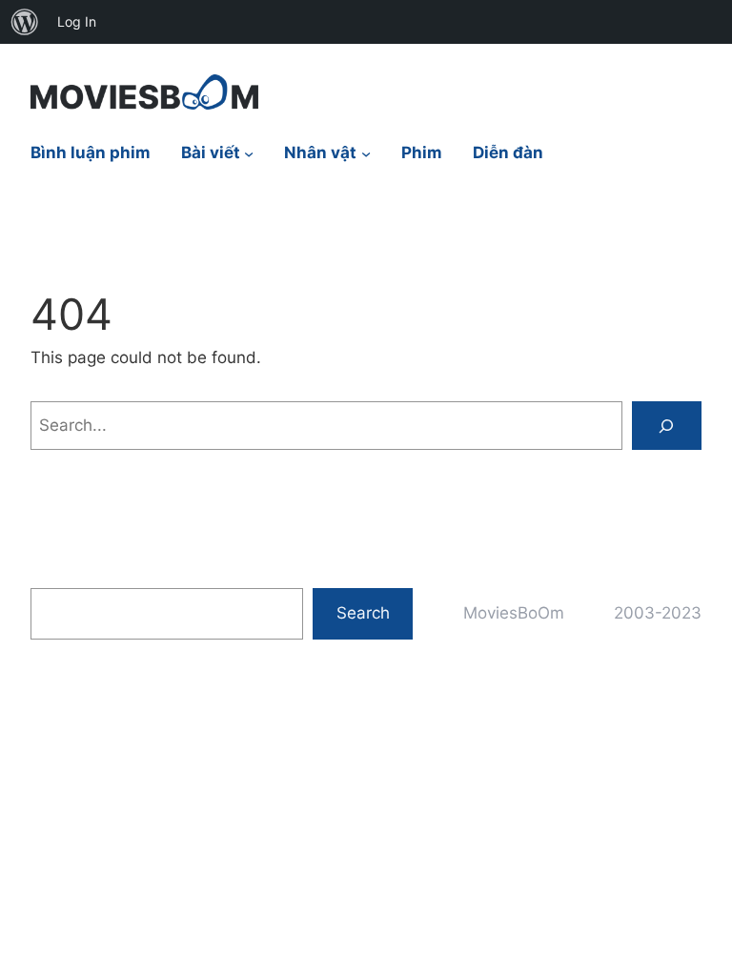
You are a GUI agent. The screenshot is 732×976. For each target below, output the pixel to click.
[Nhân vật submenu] (366, 153)
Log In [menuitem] (76, 21)
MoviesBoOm (513, 612)
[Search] (667, 425)
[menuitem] (25, 22)
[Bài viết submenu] (249, 153)
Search (363, 612)
